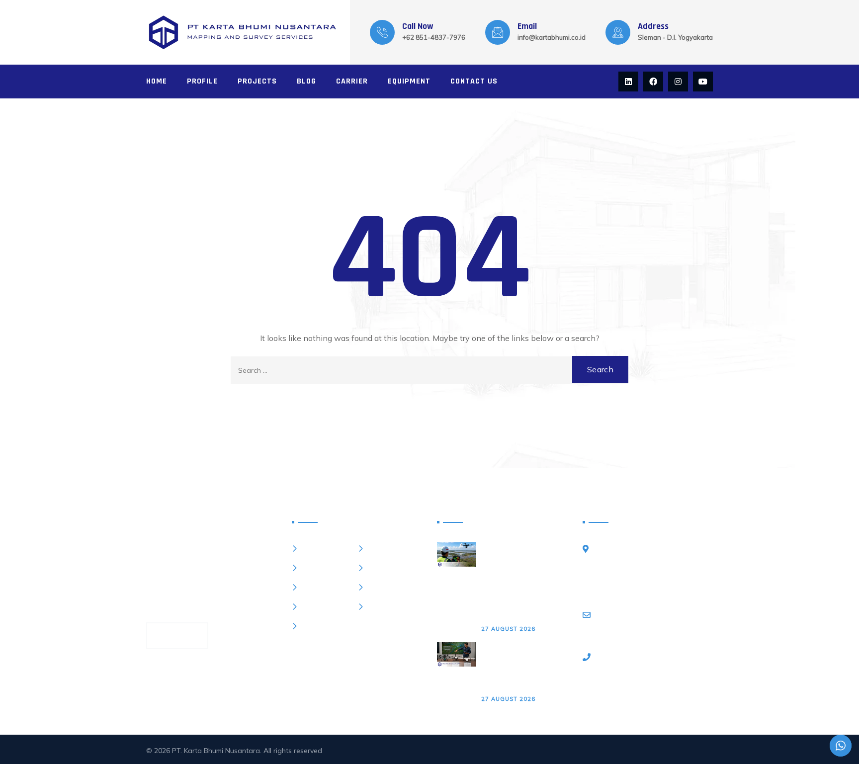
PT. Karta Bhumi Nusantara (216, 750)
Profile (202, 81)
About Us (317, 568)
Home (156, 81)
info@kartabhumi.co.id (551, 37)
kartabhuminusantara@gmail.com (659, 626)
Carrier (352, 81)
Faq (307, 587)
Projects (257, 81)
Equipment (409, 81)
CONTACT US (177, 635)
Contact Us (474, 81)
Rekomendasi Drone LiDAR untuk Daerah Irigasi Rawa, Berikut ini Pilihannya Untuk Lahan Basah (523, 667)
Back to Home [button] (429, 411)
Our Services (389, 568)
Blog (306, 81)
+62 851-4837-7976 (433, 37)
